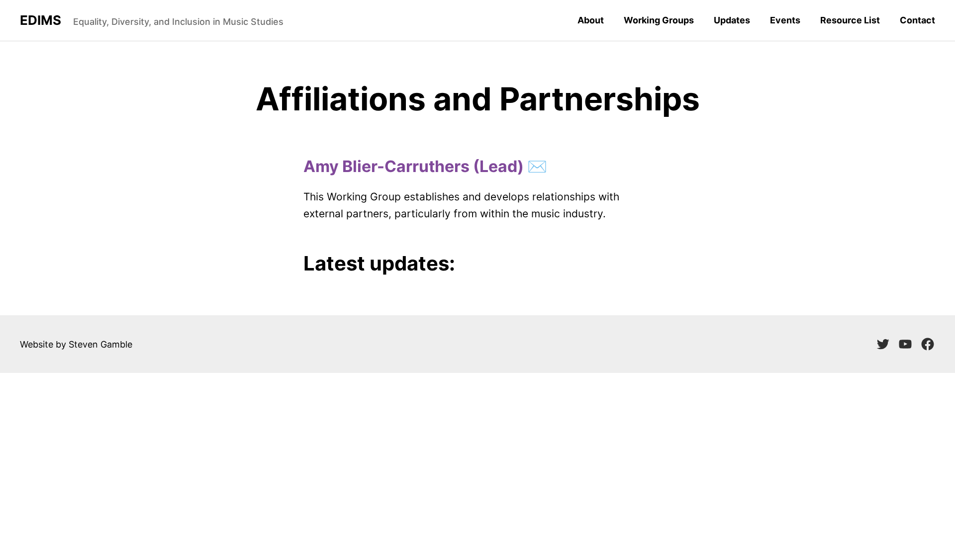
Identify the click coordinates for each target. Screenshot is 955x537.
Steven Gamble (100, 344)
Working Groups (659, 20)
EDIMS (40, 20)
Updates (732, 20)
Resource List (850, 20)
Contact (917, 20)
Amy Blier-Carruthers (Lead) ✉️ (425, 166)
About (590, 20)
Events (785, 20)
